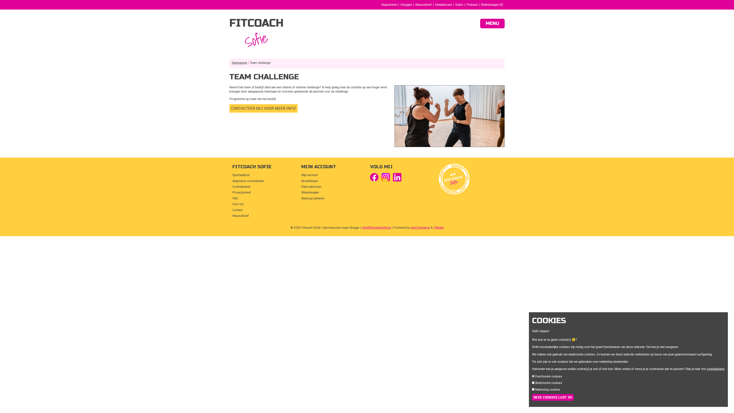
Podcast (472, 5)
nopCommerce (420, 227)
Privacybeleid (241, 192)
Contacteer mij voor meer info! (263, 108)
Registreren (389, 5)
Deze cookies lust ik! (552, 397)
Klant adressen (311, 187)
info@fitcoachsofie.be (376, 227)
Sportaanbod (240, 175)
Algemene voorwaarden (248, 181)
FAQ (235, 198)
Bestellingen (309, 181)
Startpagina (239, 63)
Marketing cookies (547, 389)
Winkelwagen (310, 192)
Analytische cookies (548, 383)
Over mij (237, 204)
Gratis (459, 5)
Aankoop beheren (313, 198)
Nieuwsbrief (423, 5)
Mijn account (309, 175)
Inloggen (406, 5)
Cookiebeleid (241, 187)
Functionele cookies (548, 376)
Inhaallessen (443, 5)
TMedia (439, 227)
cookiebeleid (715, 369)
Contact (237, 210)
